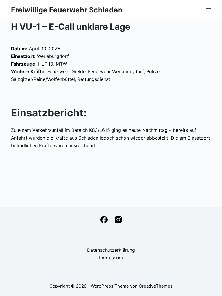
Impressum (111, 257)
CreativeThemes (156, 286)
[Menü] (208, 10)
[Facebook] (104, 219)
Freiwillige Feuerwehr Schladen (67, 9)
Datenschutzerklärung (111, 250)
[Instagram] (118, 219)
